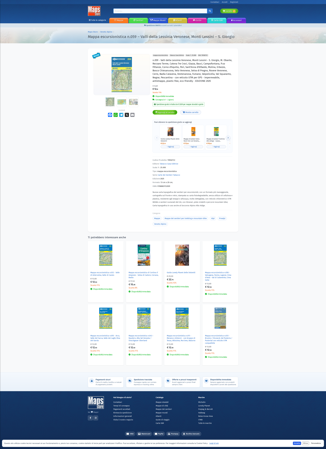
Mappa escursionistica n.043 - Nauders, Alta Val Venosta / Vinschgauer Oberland (141, 338)
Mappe (119, 20)
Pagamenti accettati (121, 409)
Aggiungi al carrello (165, 112)
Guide (198, 20)
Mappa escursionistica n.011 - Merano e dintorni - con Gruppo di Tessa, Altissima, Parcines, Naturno (181, 338)
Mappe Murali (159, 20)
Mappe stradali (162, 402)
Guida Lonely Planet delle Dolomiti (170, 140)
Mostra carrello (191, 112)
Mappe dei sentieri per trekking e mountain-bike (186, 218)
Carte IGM (218, 20)
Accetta (297, 443)
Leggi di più (214, 443)
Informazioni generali (122, 416)
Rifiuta (305, 443)
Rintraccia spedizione (122, 413)
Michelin (202, 402)
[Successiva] (228, 138)
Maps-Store (93, 32)
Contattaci (117, 402)
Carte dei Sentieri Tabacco (169, 175)
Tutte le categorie (98, 20)
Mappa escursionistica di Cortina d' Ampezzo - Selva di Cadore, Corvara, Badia (143, 275)
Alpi (213, 218)
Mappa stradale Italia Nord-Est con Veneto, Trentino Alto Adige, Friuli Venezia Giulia (193, 140)
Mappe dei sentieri (164, 409)
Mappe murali (162, 413)
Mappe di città (162, 406)
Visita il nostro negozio (123, 420)
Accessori (237, 20)
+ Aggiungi (170, 147)
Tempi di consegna (121, 406)
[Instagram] (95, 418)
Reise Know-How (205, 416)
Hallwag (201, 413)
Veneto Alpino (106, 32)
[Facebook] (90, 418)
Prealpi (222, 218)
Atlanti (178, 20)
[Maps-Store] (94, 11)
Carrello (230, 11)
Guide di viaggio (162, 420)
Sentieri (139, 20)
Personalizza (316, 443)
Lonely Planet (204, 406)
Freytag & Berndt (205, 409)
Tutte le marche (205, 423)
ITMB (200, 420)
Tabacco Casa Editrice (169, 164)
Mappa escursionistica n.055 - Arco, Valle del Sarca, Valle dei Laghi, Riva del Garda (105, 338)
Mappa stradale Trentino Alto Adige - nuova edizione (216, 140)
